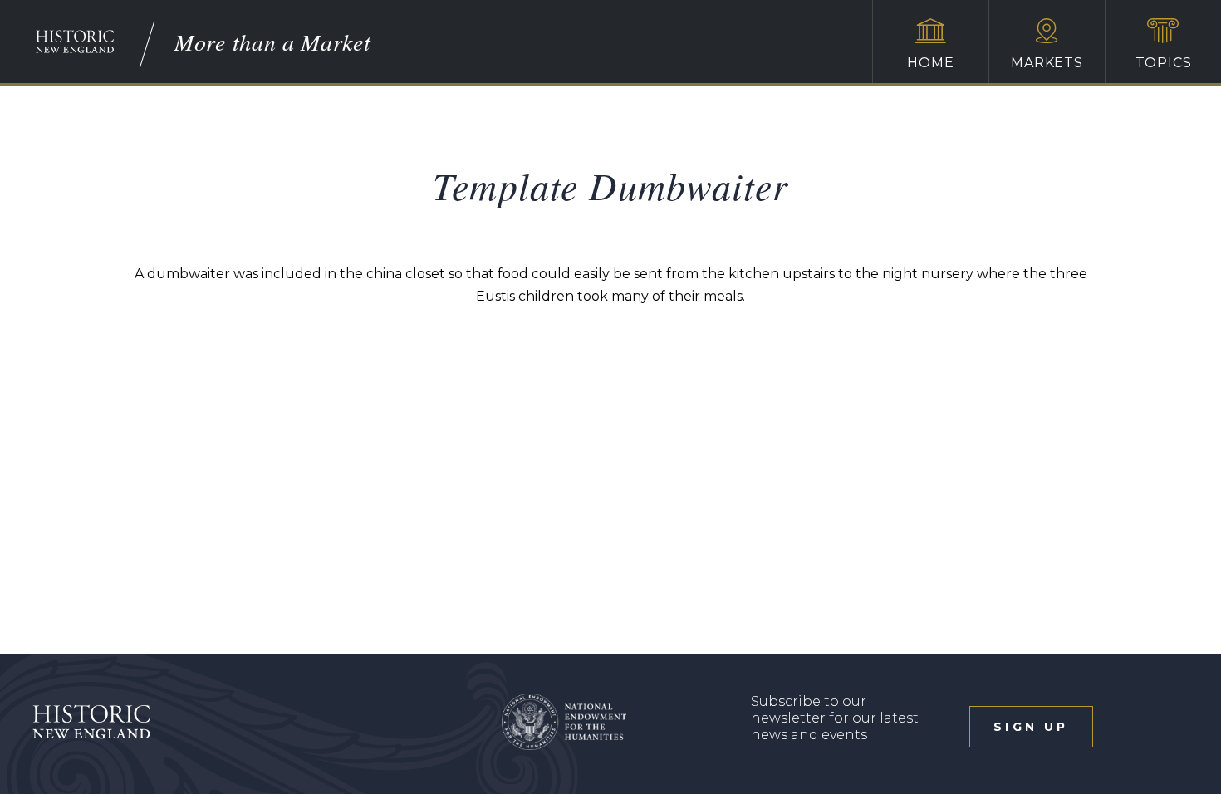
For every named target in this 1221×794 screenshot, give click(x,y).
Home (930, 63)
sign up (1030, 726)
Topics (1163, 63)
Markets (1047, 63)
